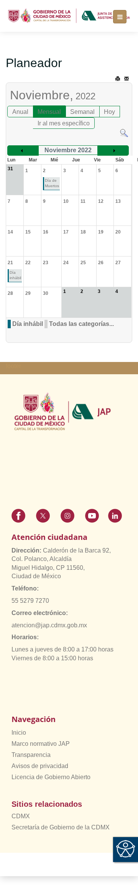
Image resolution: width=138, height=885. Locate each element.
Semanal (82, 112)
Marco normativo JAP (41, 743)
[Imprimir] (118, 79)
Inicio (19, 732)
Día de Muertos (52, 183)
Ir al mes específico (64, 123)
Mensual (49, 112)
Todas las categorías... (81, 324)
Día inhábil (15, 275)
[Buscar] (124, 133)
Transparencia (31, 755)
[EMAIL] (126, 79)
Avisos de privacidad (40, 766)
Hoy (109, 112)
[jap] (69, 16)
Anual (20, 112)
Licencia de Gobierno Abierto (51, 777)
